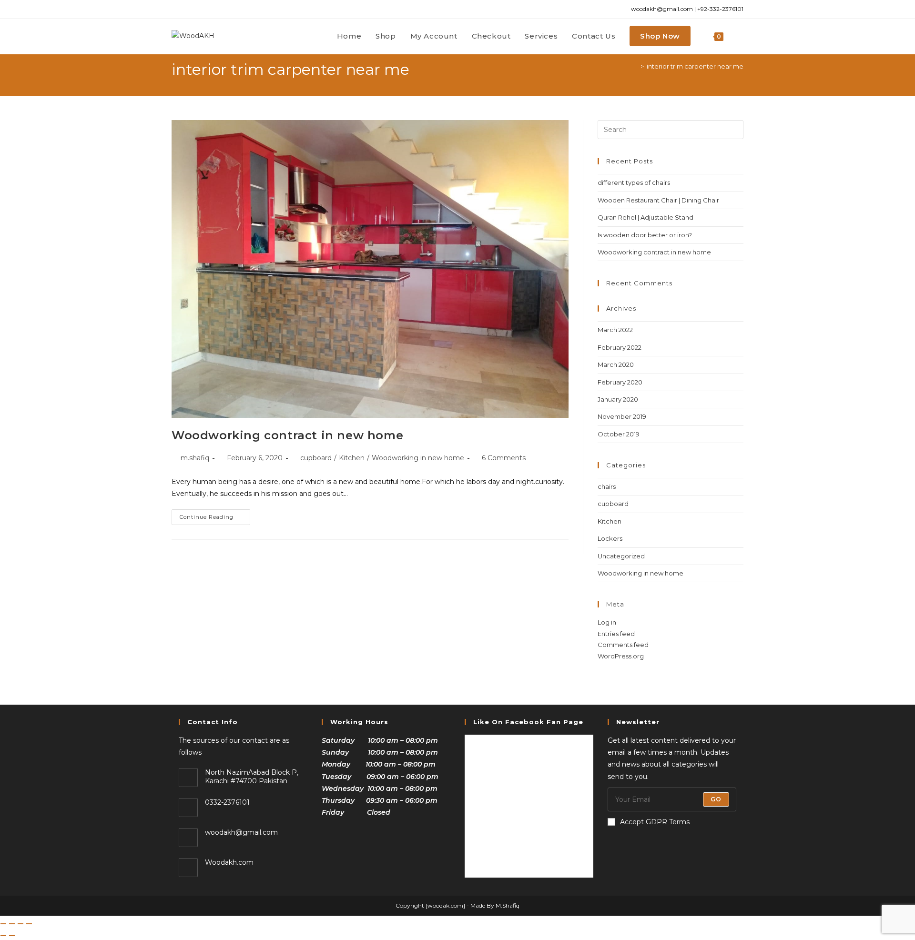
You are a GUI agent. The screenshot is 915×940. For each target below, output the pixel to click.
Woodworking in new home (418, 458)
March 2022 (615, 330)
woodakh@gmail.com (241, 832)
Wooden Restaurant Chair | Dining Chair (658, 200)
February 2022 (619, 347)
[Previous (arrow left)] (3, 936)
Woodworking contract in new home (287, 435)
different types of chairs (634, 182)
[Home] (635, 66)
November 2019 (622, 416)
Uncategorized (621, 556)
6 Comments (504, 458)
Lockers (610, 538)
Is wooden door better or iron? (645, 235)
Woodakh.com (229, 862)
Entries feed (616, 633)
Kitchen (352, 458)
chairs (607, 486)
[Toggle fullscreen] (12, 924)
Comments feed (623, 644)
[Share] (20, 924)
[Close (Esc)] (29, 924)
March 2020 (616, 364)
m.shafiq (195, 458)
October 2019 (619, 434)
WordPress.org (621, 656)
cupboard (316, 458)
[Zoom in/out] (3, 924)
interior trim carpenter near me (695, 66)
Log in (607, 622)
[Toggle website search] (741, 36)
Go (716, 799)
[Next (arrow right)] (12, 936)
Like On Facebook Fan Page (528, 722)
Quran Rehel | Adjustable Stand (645, 217)
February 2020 (620, 382)
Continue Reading (215, 514)
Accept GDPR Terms (655, 822)
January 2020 (618, 399)
